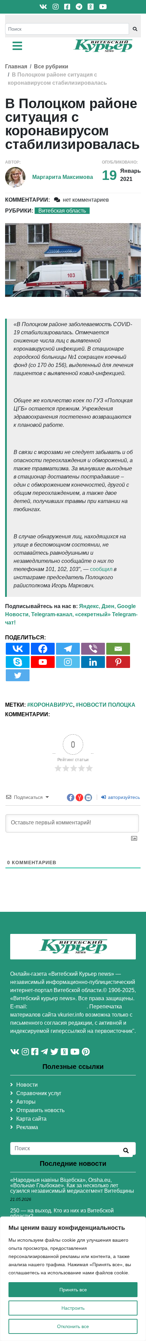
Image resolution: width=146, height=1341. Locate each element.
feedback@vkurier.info (58, 1006)
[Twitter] (18, 675)
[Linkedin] (93, 662)
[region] (73, 1279)
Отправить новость (40, 1110)
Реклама (27, 1127)
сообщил (101, 569)
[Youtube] (43, 662)
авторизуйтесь (123, 797)
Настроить (73, 1308)
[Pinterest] (118, 662)
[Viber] (93, 649)
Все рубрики (51, 66)
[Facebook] (43, 649)
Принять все (73, 1289)
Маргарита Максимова (62, 177)
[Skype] (18, 662)
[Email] (118, 649)
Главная (16, 66)
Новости (27, 1085)
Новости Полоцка (107, 705)
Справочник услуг (38, 1093)
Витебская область (62, 211)
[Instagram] (68, 662)
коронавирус (51, 705)
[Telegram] (68, 649)
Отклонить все (73, 1326)
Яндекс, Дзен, (97, 606)
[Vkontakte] (18, 649)
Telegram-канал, (52, 614)
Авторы (26, 1102)
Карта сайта (31, 1119)
